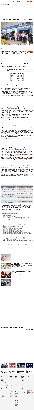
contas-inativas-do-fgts (23, 244)
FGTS (19, 244)
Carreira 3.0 (23, 383)
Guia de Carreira (11, 385)
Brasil (1, 384)
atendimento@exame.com (29, 388)
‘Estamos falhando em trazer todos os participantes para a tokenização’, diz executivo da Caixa (28, 63)
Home (1, 378)
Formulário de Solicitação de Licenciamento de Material (29, 393)
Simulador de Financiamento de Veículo (11, 396)
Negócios (2, 395)
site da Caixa (13, 84)
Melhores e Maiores (16, 400)
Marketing (6, 379)
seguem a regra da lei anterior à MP (10, 165)
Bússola (16, 384)
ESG (1, 388)
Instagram (27, 380)
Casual (22, 387)
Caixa (18, 82)
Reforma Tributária (16, 379)
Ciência (6, 387)
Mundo (6, 376)
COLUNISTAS (2, 396)
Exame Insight (1, 390)
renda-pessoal (15, 244)
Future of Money (6, 385)
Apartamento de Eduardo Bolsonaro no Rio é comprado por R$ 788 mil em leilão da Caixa (17, 63)
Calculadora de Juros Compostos (11, 393)
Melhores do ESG (16, 403)
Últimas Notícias (2, 380)
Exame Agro (6, 382)
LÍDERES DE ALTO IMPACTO (2, 382)
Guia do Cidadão (11, 379)
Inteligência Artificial (2, 392)
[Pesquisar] (2, 1)
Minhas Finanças (5, 4)
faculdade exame (22, 377)
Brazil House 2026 (16, 381)
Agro (22, 389)
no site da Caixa (18, 147)
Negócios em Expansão (16, 405)
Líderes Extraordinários (17, 392)
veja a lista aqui (15, 127)
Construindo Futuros (16, 386)
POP (5, 388)
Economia (2, 387)
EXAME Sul (16, 383)
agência (17, 103)
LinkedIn (27, 379)
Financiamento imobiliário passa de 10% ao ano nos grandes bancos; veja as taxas (6, 63)
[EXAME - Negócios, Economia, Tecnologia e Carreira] (17, 1)
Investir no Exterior (16, 389)
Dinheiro (9, 244)
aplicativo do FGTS (27, 154)
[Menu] (1, 1)
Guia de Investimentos (11, 383)
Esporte (6, 380)
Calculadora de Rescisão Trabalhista (11, 390)
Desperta (23, 384)
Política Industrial (16, 396)
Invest (22, 388)
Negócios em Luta (16, 394)
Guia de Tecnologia (11, 381)
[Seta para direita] (32, 6)
